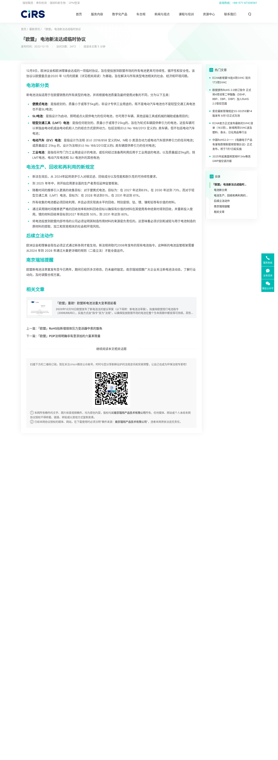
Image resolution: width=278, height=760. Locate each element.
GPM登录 (74, 2)
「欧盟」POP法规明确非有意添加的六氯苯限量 (69, 336)
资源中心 (209, 14)
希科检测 (41, 2)
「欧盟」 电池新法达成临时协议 (62, 29)
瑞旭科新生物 (58, 2)
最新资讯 (34, 29)
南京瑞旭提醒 (222, 206)
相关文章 (219, 211)
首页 (79, 14)
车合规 (140, 14)
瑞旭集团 (28, 2)
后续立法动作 (222, 200)
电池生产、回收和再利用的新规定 (231, 195)
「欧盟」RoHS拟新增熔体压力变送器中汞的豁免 (70, 328)
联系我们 (230, 14)
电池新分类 (220, 189)
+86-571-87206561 (244, 2)
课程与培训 (186, 14)
